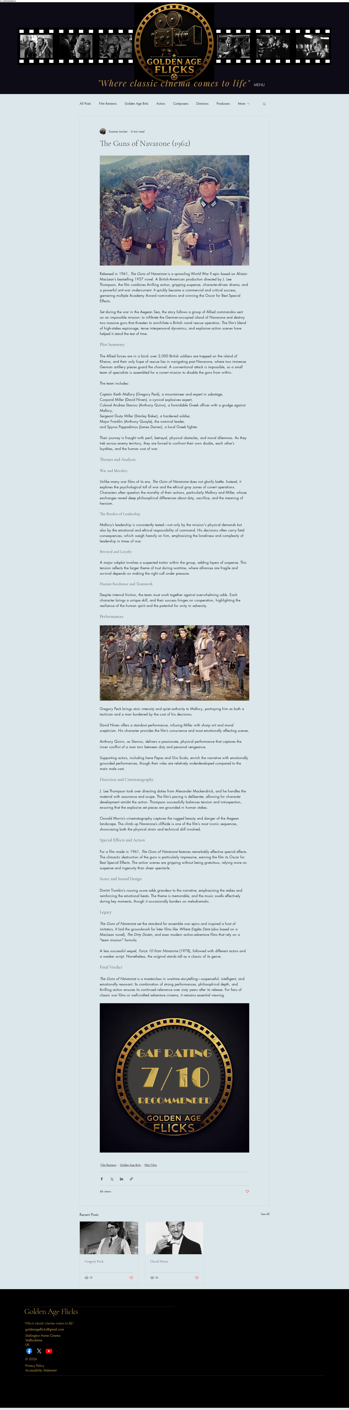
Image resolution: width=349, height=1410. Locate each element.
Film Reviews (108, 103)
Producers (223, 103)
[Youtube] (49, 1351)
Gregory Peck (94, 1261)
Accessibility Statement (41, 1370)
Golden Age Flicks (51, 1311)
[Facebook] (29, 1351)
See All (265, 1214)
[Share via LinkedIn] (121, 1179)
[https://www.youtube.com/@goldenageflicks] (39, 1351)
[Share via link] (131, 1179)
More (241, 103)
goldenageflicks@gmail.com (44, 1329)
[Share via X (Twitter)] (112, 1179)
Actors (160, 103)
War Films (150, 1165)
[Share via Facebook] (102, 1179)
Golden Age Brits (136, 103)
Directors (202, 103)
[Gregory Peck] (109, 1238)
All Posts (85, 103)
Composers (180, 103)
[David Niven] (174, 1238)
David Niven (159, 1261)
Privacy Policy (34, 1366)
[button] (264, 103)
